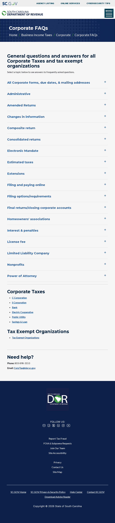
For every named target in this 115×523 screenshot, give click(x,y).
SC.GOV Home (18, 492)
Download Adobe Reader (58, 496)
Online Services (70, 3)
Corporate (63, 35)
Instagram (63, 425)
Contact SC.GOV (96, 492)
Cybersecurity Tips (98, 3)
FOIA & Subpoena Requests (57, 443)
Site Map (57, 471)
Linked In (58, 425)
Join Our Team (57, 448)
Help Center (76, 492)
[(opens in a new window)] (9, 3)
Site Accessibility (57, 453)
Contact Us (57, 467)
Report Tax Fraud (57, 438)
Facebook (48, 425)
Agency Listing (45, 3)
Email (44, 425)
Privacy (57, 462)
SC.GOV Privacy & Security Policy (48, 492)
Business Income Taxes (36, 35)
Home (13, 35)
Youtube (68, 425)
